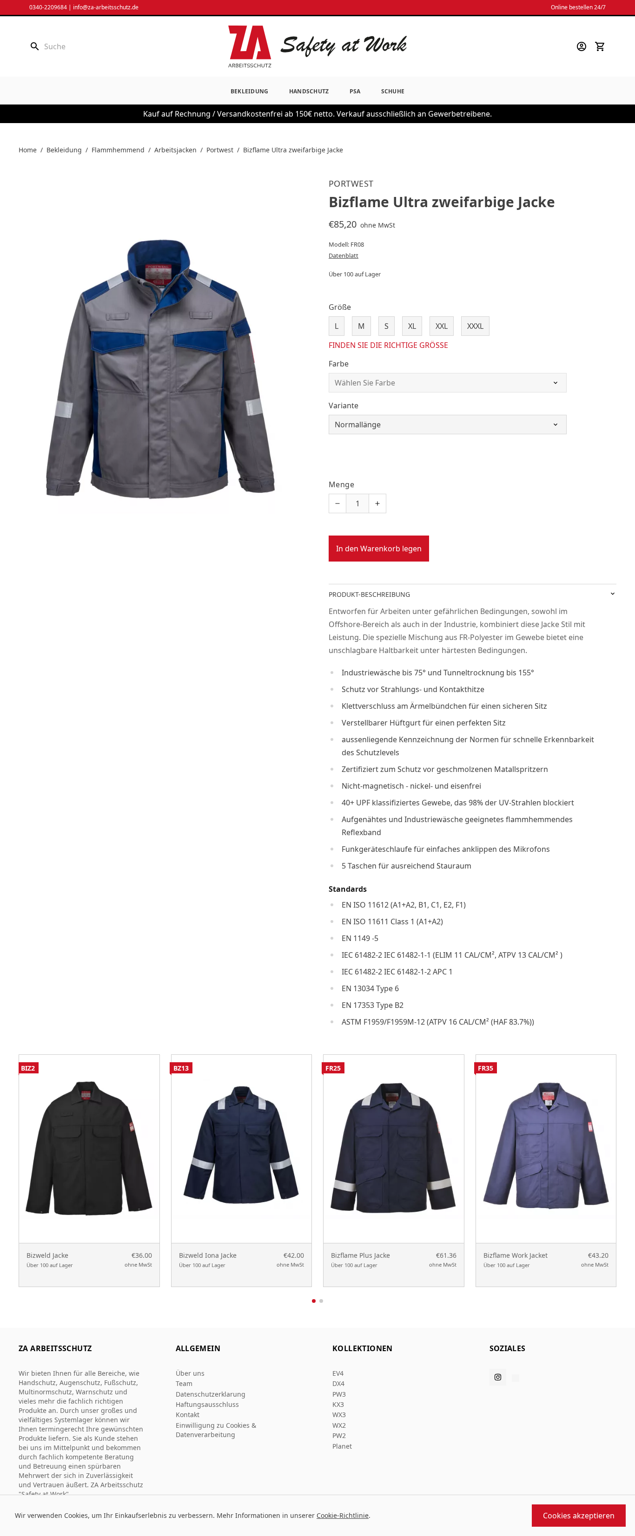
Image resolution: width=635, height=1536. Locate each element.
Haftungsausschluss (207, 1404)
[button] (314, 1301)
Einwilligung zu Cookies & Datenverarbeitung (216, 1430)
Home (28, 149)
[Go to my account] (581, 46)
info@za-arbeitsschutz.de (106, 7)
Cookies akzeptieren (579, 1515)
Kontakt (187, 1414)
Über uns (190, 1373)
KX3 (338, 1404)
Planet (342, 1446)
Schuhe (393, 91)
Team (184, 1383)
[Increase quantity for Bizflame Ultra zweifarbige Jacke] (377, 503)
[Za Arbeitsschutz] (317, 46)
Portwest (219, 149)
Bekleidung (250, 91)
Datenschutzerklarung (210, 1394)
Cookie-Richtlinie (343, 1515)
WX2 (339, 1425)
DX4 (338, 1383)
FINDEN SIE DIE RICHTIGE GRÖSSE (388, 345)
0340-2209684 (48, 7)
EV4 (338, 1373)
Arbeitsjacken (175, 149)
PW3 (339, 1394)
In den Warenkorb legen (379, 548)
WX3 (339, 1414)
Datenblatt (343, 255)
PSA (355, 91)
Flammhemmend (118, 149)
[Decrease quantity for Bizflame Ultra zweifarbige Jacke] (337, 503)
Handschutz (309, 91)
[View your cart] (600, 46)
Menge (341, 484)
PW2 (339, 1435)
